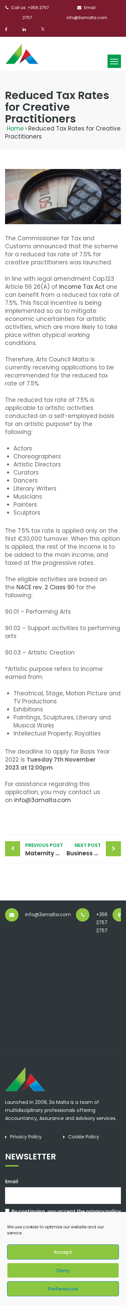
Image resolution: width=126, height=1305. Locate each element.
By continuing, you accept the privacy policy (66, 1211)
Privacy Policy (26, 1136)
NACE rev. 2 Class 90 (45, 587)
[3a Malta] (22, 53)
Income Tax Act (81, 287)
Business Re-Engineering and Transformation (94, 849)
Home (15, 128)
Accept (63, 1251)
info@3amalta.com (42, 800)
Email (11, 1181)
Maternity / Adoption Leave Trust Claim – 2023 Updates (44, 849)
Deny (63, 1270)
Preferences (63, 1288)
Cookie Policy (83, 1136)
